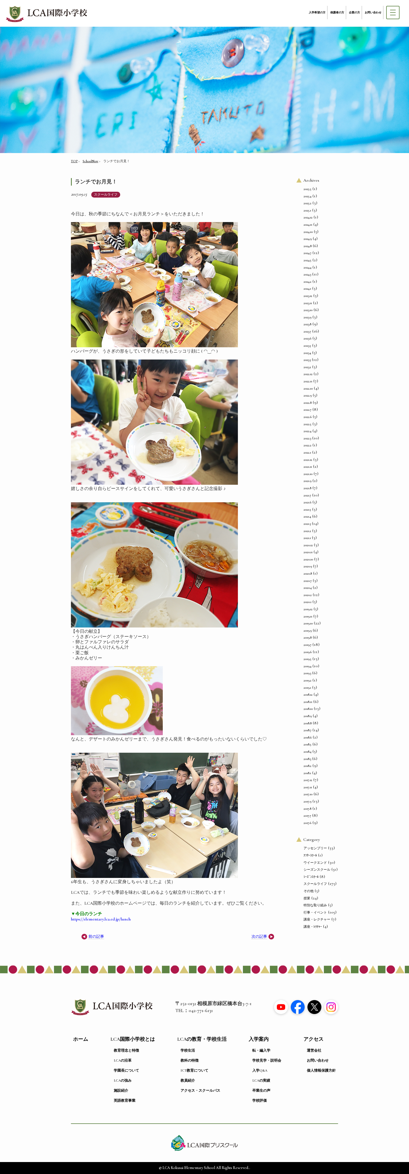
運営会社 (314, 1050)
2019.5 (307, 659)
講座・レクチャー (317, 919)
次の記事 (259, 936)
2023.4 (307, 353)
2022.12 (308, 374)
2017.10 (308, 794)
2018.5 (307, 744)
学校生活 (188, 1050)
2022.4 (307, 431)
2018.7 (307, 730)
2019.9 (308, 630)
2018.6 (308, 737)
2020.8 (308, 573)
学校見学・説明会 (266, 1060)
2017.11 (308, 787)
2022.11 (308, 381)
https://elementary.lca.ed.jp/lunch (101, 919)
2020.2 (308, 595)
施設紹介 (121, 1090)
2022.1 (307, 452)
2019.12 (308, 609)
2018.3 (307, 759)
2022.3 (307, 438)
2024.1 (307, 289)
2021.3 (307, 524)
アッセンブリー (315, 848)
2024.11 (308, 225)
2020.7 (308, 581)
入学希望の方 (317, 12)
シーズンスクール (317, 870)
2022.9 (308, 395)
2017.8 (307, 809)
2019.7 (307, 645)
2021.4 (307, 516)
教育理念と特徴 (126, 1050)
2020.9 (308, 566)
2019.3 (307, 673)
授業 (307, 898)
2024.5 (307, 260)
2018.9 (308, 716)
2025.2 (307, 203)
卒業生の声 (261, 1090)
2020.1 (307, 602)
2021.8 (307, 488)
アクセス (314, 1039)
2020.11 (308, 552)
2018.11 (308, 702)
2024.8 (308, 246)
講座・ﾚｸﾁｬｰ (313, 927)
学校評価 (259, 1100)
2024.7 (307, 253)
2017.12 (308, 780)
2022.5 (307, 424)
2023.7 (307, 331)
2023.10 (308, 310)
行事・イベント (315, 912)
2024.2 (307, 282)
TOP (74, 161)
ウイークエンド (315, 863)
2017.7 (307, 816)
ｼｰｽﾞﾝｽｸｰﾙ (311, 877)
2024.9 (308, 239)
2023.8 (307, 324)
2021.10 (308, 474)
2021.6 (307, 502)
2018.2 (307, 766)
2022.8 (308, 403)
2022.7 (307, 410)
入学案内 (259, 1039)
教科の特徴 (190, 1060)
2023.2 (307, 367)
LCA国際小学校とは (132, 1039)
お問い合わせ (373, 12)
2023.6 (307, 338)
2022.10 (308, 388)
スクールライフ (105, 194)
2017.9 (307, 801)
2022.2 (307, 445)
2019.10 (308, 623)
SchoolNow (90, 161)
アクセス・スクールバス (200, 1090)
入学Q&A (259, 1070)
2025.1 (307, 210)
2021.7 (307, 495)
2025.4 (307, 196)
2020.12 (308, 545)
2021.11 (308, 467)
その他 (309, 891)
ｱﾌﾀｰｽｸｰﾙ (310, 855)
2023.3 (307, 360)
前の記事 (96, 936)
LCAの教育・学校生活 (202, 1039)
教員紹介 (188, 1080)
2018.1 (307, 773)
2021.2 (307, 531)
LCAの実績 (261, 1080)
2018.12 (308, 694)
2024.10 (308, 232)
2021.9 (307, 481)
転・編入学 (261, 1050)
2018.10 (308, 709)
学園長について (126, 1070)
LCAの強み (123, 1080)
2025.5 (307, 189)
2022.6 (308, 417)
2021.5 (307, 509)
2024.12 (308, 217)
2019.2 (307, 680)
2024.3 (307, 274)
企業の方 (354, 12)
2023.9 (307, 317)
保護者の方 (337, 12)
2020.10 (308, 559)
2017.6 (307, 823)
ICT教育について (194, 1070)
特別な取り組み (315, 905)
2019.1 (307, 688)
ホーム (80, 1039)
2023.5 (307, 346)
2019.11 (308, 616)
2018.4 (307, 752)
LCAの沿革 (123, 1060)
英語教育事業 (124, 1100)
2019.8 (308, 637)
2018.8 (308, 723)
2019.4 (307, 666)
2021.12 (308, 460)
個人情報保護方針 (321, 1070)
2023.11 (308, 303)
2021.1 (307, 538)
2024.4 (307, 267)
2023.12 (308, 296)
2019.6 (308, 652)
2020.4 (308, 588)
